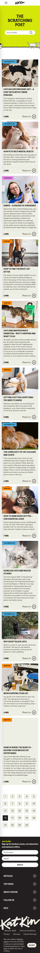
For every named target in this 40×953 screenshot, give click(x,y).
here (5, 948)
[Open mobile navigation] (6, 2)
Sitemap (16, 934)
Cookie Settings (30, 934)
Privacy (7, 934)
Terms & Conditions (28, 931)
